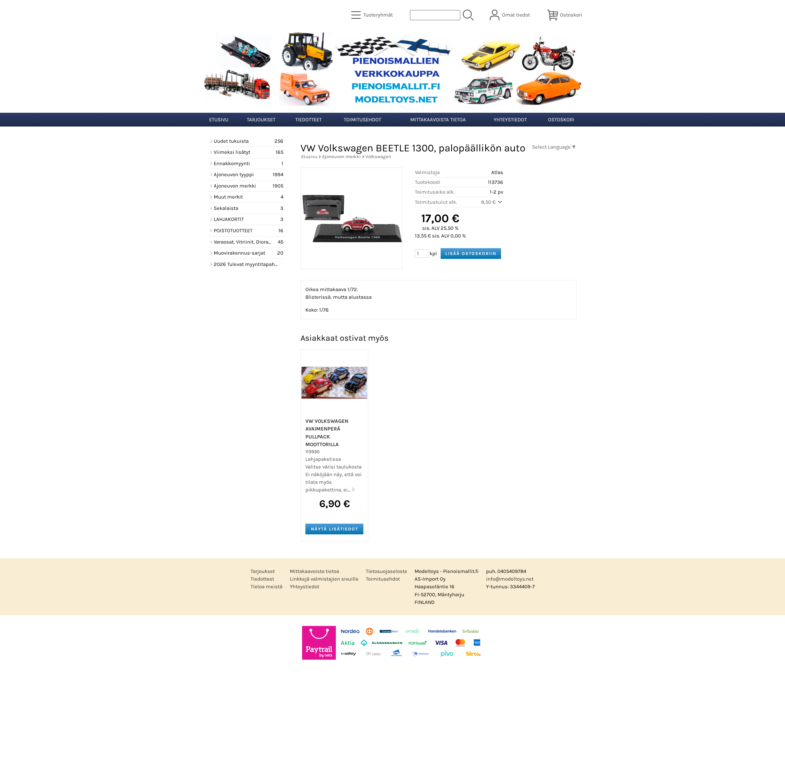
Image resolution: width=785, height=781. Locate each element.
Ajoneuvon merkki (341, 156)
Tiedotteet (308, 120)
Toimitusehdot (362, 120)
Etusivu (218, 120)
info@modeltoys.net (510, 579)
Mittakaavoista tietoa (438, 120)
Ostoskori (561, 120)
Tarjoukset (261, 120)
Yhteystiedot (510, 120)
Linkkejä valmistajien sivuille (324, 579)
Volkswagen (378, 156)
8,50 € (489, 202)
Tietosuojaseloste (386, 571)
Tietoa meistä (266, 587)
